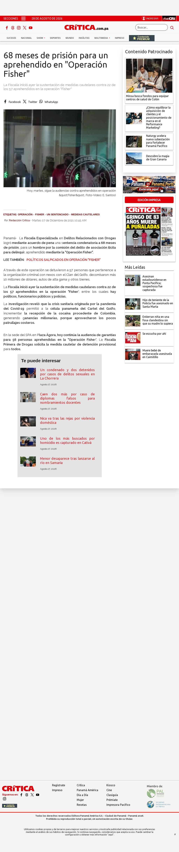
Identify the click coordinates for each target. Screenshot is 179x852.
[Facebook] (7, 27)
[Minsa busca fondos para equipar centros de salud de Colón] (149, 75)
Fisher (39, 214)
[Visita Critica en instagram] (4, 798)
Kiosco (110, 785)
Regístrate (58, 785)
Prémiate (112, 799)
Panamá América (87, 790)
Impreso (119, 37)
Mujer (80, 799)
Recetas (82, 804)
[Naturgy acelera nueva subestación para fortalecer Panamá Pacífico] (134, 141)
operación (25, 214)
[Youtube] (30, 27)
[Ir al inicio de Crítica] (88, 27)
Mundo (70, 37)
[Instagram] (19, 27)
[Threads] (13, 27)
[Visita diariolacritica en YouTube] (37, 794)
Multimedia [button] (101, 37)
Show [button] (40, 37)
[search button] (172, 27)
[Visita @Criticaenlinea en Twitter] (27, 794)
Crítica (81, 785)
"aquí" (111, 834)
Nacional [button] (26, 37)
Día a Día (82, 795)
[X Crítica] (25, 27)
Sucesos (11, 37)
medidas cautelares (85, 214)
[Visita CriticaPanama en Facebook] (21, 794)
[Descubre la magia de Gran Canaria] (134, 158)
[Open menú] (23, 18)
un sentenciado (58, 214)
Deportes (55, 37)
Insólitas (84, 37)
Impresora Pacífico (118, 804)
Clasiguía (112, 795)
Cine (109, 790)
